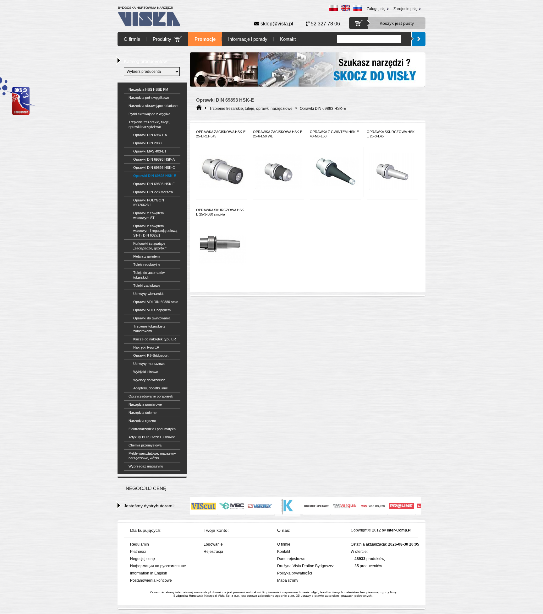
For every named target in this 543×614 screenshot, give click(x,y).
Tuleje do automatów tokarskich (149, 275)
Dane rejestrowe (291, 559)
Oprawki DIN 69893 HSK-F (154, 184)
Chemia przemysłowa (145, 445)
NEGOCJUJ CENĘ (146, 488)
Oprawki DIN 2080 (147, 143)
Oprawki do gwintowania (151, 318)
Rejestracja (213, 551)
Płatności (138, 551)
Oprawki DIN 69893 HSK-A (154, 159)
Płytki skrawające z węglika (149, 114)
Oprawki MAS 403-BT (150, 151)
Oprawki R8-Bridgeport (150, 355)
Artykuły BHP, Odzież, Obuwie (152, 437)
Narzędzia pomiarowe (145, 404)
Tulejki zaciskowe (146, 285)
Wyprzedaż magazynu (146, 466)
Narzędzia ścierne (142, 412)
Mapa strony (287, 580)
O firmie (132, 39)
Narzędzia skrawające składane (153, 106)
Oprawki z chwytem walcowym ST (148, 215)
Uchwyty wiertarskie (148, 294)
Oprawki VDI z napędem (152, 310)
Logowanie (213, 544)
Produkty (162, 39)
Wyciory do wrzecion (149, 380)
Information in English (148, 573)
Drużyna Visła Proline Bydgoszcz (305, 566)
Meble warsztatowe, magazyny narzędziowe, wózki (152, 455)
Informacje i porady (247, 39)
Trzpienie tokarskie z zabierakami (149, 328)
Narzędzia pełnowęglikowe (149, 97)
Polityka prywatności (294, 573)
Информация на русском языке (158, 566)
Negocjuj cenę (142, 559)
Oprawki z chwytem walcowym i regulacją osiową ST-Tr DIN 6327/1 (155, 230)
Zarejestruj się (405, 9)
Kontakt (288, 39)
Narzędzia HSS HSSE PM (148, 89)
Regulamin (139, 544)
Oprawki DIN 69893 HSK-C (154, 167)
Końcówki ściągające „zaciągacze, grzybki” (150, 246)
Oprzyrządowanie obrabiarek (151, 396)
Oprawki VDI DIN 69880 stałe (155, 302)
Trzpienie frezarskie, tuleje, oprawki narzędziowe (149, 124)
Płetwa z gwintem (146, 256)
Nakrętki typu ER (146, 347)
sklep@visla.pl (276, 23)
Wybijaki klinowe (145, 372)
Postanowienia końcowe (151, 580)
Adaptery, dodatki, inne (150, 388)
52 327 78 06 (325, 23)
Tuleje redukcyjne (146, 264)
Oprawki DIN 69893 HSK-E (154, 176)
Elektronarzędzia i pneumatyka (152, 429)
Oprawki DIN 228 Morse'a (153, 192)
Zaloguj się (376, 9)
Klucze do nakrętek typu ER (154, 339)
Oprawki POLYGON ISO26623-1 (148, 202)
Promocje (205, 39)
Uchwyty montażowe (149, 364)
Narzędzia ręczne (142, 421)
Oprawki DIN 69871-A (150, 135)
